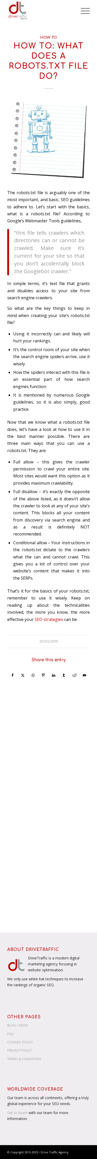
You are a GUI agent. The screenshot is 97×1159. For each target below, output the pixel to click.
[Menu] (83, 10)
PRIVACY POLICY (19, 1050)
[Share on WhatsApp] (33, 675)
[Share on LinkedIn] (54, 675)
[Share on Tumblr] (64, 675)
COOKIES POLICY (20, 1042)
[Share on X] (23, 675)
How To (48, 37)
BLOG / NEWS (17, 1025)
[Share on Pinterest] (43, 675)
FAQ (10, 1033)
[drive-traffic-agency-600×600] (40, 10)
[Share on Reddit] (74, 675)
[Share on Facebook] (12, 675)
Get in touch (17, 1112)
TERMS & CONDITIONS (24, 1058)
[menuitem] (83, 10)
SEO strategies (49, 619)
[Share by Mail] (84, 675)
